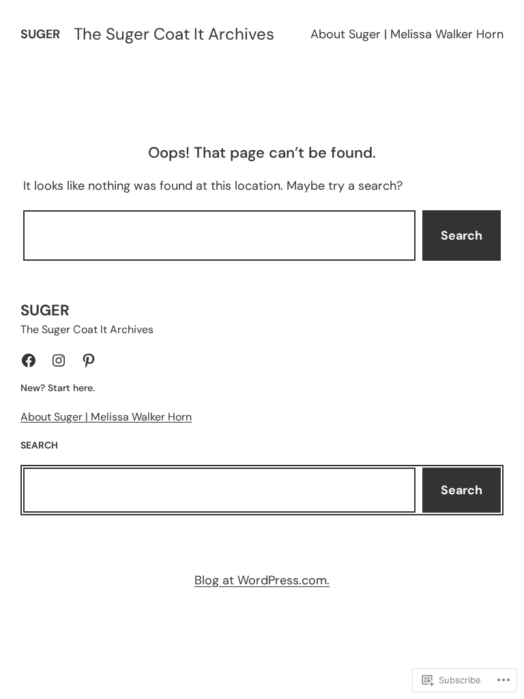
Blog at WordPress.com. (262, 580)
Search (461, 235)
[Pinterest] (89, 360)
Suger (40, 34)
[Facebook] (28, 360)
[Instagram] (58, 360)
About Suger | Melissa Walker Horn (407, 34)
